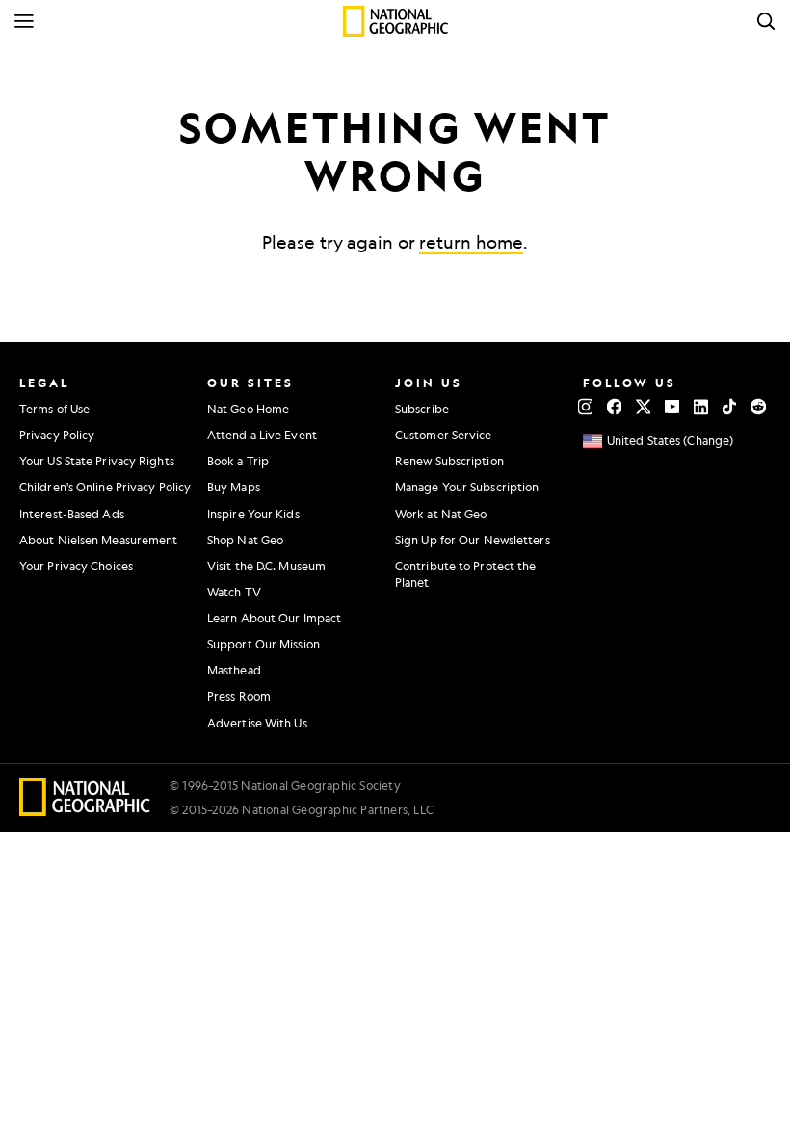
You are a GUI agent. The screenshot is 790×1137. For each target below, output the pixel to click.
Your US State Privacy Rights (96, 460)
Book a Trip (238, 460)
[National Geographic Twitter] (643, 406)
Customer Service (443, 434)
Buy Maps (233, 486)
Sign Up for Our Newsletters (472, 539)
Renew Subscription (449, 460)
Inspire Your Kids (253, 513)
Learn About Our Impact (274, 617)
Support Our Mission (263, 643)
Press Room (239, 695)
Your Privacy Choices (76, 565)
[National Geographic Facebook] (614, 406)
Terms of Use (54, 408)
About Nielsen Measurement (98, 539)
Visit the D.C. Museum (266, 565)
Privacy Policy (56, 434)
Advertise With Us (257, 722)
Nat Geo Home (248, 408)
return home (471, 241)
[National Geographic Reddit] (758, 406)
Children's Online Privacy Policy (105, 486)
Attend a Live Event (262, 434)
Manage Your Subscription (467, 486)
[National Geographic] (395, 21)
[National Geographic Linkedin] (701, 406)
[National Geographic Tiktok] (730, 406)
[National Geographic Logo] (85, 810)
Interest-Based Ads (71, 513)
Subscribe (422, 408)
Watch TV (234, 591)
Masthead (234, 669)
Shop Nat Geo (245, 539)
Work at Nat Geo (441, 513)
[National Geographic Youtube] (672, 406)
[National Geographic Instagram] (585, 406)
